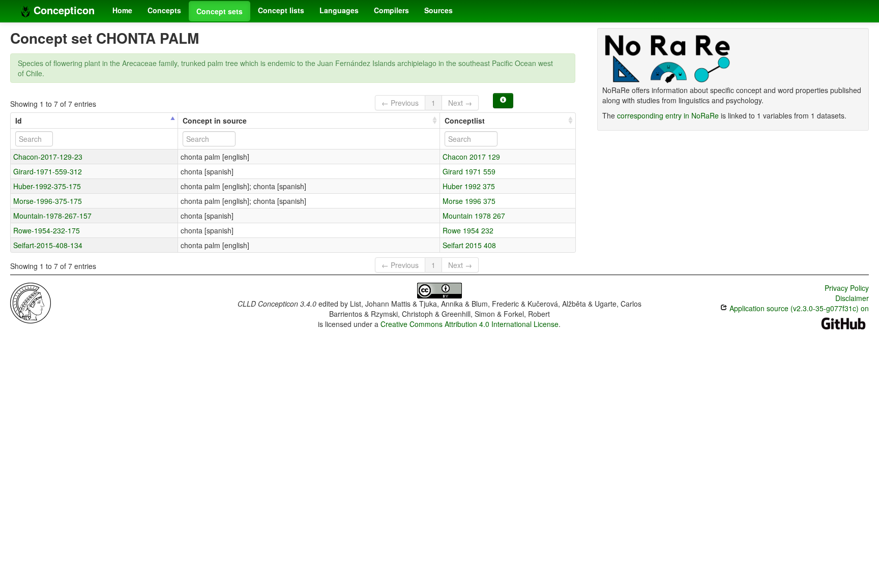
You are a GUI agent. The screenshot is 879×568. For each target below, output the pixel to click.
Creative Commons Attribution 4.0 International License (469, 324)
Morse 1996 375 (469, 201)
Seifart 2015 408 (469, 245)
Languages (339, 10)
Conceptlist (465, 120)
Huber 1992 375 (469, 186)
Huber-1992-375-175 (47, 186)
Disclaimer (852, 298)
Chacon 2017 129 (471, 157)
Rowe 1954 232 (468, 230)
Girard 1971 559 (469, 171)
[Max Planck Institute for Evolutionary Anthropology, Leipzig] (30, 302)
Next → (460, 103)
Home (122, 10)
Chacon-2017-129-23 (47, 157)
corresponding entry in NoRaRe (668, 115)
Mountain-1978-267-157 (52, 216)
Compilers (391, 10)
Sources (438, 10)
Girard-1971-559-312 (47, 171)
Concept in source (215, 120)
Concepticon (63, 10)
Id (18, 120)
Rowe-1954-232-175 (46, 230)
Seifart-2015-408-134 (47, 245)
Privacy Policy (847, 288)
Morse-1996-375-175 (47, 201)
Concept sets (219, 11)
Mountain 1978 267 (474, 216)
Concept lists (281, 10)
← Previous (400, 103)
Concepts (164, 10)
